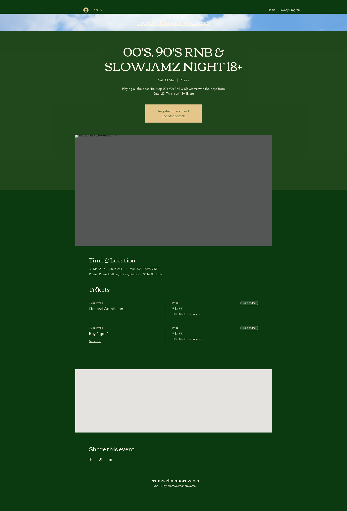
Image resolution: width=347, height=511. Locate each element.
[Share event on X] (101, 459)
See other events (174, 116)
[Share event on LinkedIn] (110, 459)
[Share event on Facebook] (91, 459)
